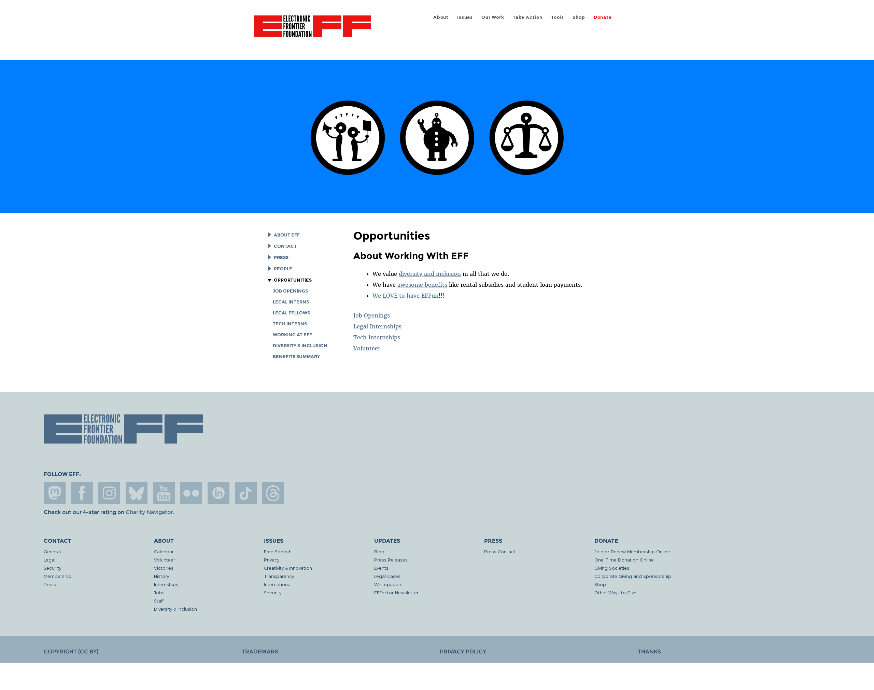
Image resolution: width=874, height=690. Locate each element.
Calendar (164, 551)
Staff (159, 600)
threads (273, 493)
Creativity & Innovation (288, 567)
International (278, 584)
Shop (579, 17)
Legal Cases (387, 576)
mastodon (55, 493)
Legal (49, 559)
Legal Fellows (291, 312)
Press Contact (500, 551)
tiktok (246, 493)
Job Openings (290, 291)
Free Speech (278, 551)
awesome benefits (422, 284)
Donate (603, 17)
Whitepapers (388, 584)
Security (52, 567)
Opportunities (293, 280)
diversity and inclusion (430, 273)
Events (381, 567)
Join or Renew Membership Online (632, 551)
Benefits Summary (296, 356)
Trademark (260, 651)
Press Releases (391, 559)
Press (281, 257)
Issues (465, 17)
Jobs (159, 592)
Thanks (649, 651)
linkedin (218, 493)
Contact (285, 246)
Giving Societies (611, 567)
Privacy (271, 559)
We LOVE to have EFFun (405, 295)
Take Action (527, 17)
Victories (163, 567)
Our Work (492, 17)
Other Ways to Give (615, 592)
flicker (191, 493)
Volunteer (366, 348)
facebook (82, 493)
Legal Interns (291, 302)
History (161, 576)
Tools (557, 17)
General (52, 551)
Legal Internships (377, 326)
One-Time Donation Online (624, 559)
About (441, 17)
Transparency (279, 576)
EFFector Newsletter (396, 592)
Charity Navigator (149, 512)
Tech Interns (290, 323)
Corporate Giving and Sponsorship (632, 576)
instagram (109, 493)
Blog (379, 551)
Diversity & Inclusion (300, 345)
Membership (57, 576)
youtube (164, 493)
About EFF (287, 235)
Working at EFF (292, 334)
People (283, 268)
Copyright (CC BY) (71, 651)
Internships (166, 584)
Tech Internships (376, 337)
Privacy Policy (463, 651)
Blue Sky (136, 493)
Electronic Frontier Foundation (312, 30)
